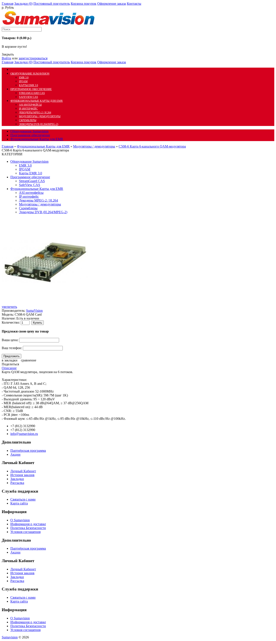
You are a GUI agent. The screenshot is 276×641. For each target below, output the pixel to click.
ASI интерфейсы (30, 104)
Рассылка (17, 483)
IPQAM (23, 81)
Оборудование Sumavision (29, 73)
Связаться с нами (23, 499)
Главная (7, 146)
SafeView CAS (28, 97)
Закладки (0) (23, 3)
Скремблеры (27, 120)
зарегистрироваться (33, 58)
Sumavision (10, 637)
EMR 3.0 (23, 77)
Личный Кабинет (23, 471)
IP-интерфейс (28, 108)
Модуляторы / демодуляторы (39, 116)
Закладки (17, 479)
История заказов (22, 475)
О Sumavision (20, 520)
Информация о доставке (28, 524)
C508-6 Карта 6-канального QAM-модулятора (152, 146)
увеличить (9, 307)
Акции (15, 454)
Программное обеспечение (31, 89)
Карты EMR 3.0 (28, 85)
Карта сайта (19, 503)
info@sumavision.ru (24, 434)
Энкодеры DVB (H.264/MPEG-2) (38, 124)
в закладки (9, 360)
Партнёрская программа (28, 450)
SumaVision (34, 310)
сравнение (28, 360)
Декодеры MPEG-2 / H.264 (35, 112)
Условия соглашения (25, 532)
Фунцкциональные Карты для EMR (36, 100)
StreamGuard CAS (32, 93)
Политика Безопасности (28, 528)
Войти (6, 58)
